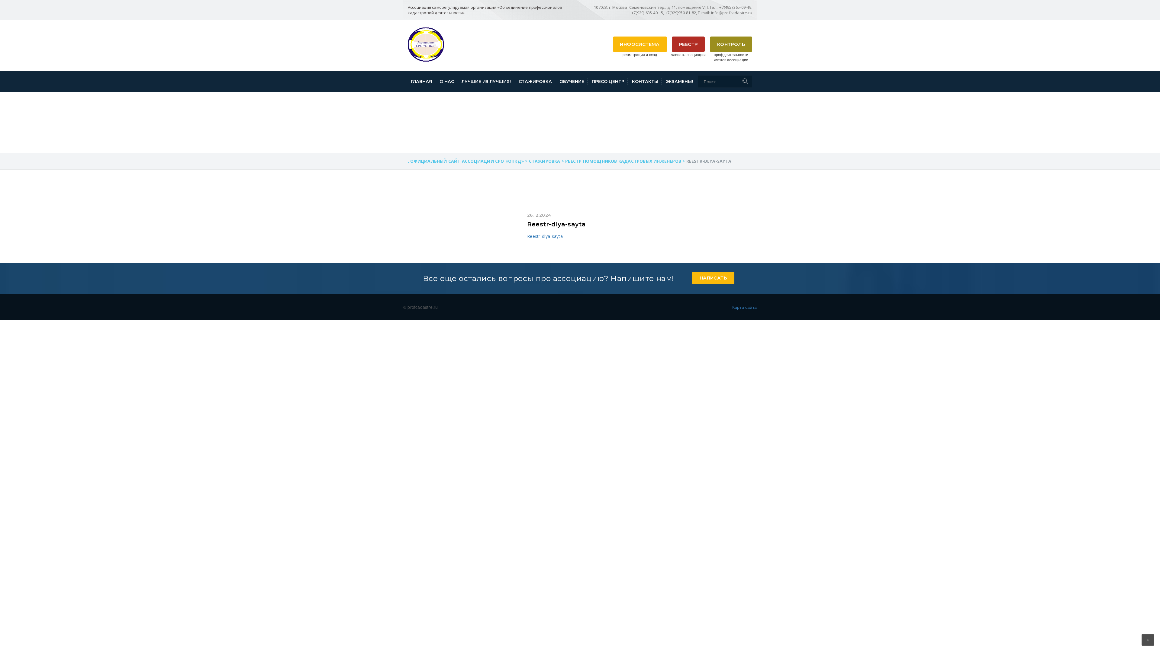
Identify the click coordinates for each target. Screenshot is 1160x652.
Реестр (688, 44)
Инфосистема (639, 44)
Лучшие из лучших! (486, 81)
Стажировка (535, 81)
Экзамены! (679, 81)
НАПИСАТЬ (713, 278)
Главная (421, 81)
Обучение (571, 81)
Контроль (731, 44)
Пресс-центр (608, 81)
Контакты (645, 81)
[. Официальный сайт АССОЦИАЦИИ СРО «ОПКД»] (426, 44)
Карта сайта (744, 307)
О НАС (447, 81)
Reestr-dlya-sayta (556, 224)
